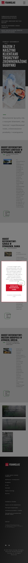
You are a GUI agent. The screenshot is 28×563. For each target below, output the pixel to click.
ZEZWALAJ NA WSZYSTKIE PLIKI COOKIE (14, 287)
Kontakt (21, 283)
